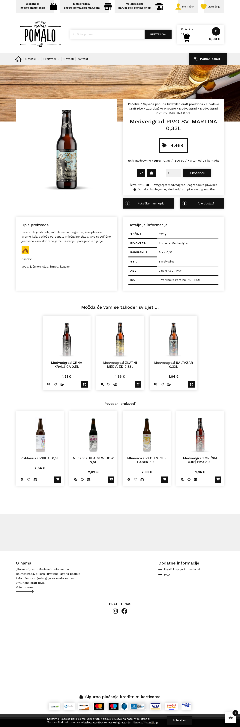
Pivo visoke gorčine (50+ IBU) (179, 280)
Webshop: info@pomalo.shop (32, 5)
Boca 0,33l (166, 252)
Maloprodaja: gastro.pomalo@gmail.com (82, 5)
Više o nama (25, 587)
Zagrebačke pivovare (161, 108)
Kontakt (82, 59)
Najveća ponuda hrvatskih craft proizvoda (173, 104)
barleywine (158, 189)
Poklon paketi (210, 59)
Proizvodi (49, 59)
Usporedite (151, 173)
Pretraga (158, 34)
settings (153, 722)
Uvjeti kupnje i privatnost (182, 569)
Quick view (49, 384)
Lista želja (214, 6)
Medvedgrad (188, 108)
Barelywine (166, 261)
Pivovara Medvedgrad (174, 243)
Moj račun (188, 6)
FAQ (167, 574)
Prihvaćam (180, 720)
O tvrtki (30, 59)
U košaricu (196, 173)
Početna (134, 104)
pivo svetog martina (201, 189)
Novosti (68, 59)
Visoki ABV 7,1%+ (170, 270)
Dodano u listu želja (141, 173)
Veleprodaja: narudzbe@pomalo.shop (134, 5)
